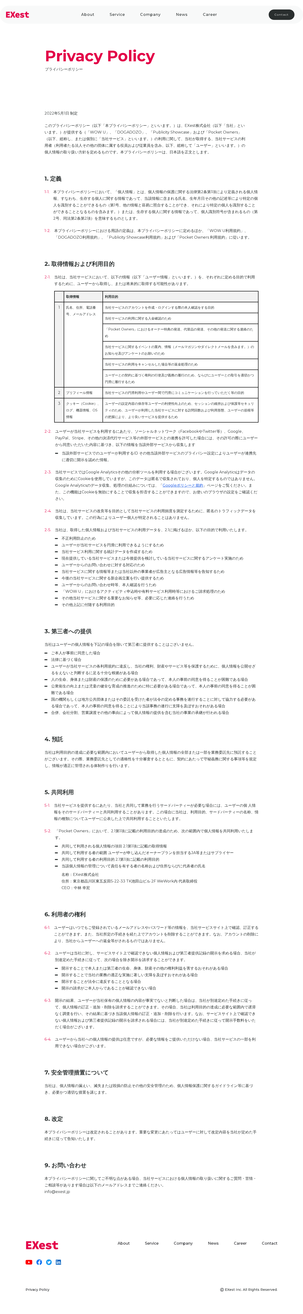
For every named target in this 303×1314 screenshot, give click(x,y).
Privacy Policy (37, 1289)
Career (210, 14)
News (182, 14)
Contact (281, 14)
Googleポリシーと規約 (183, 485)
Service (117, 14)
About (87, 14)
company (150, 14)
